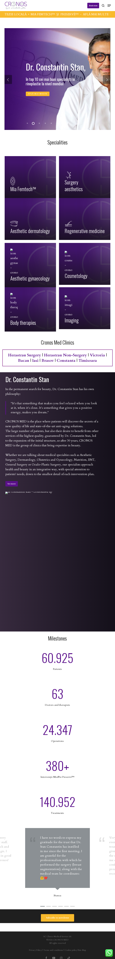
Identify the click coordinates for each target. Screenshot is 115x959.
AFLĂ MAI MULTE (79, 14)
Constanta (66, 360)
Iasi (35, 360)
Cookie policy (71, 950)
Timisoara (87, 360)
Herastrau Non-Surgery (65, 355)
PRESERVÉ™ (53, 14)
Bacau (23, 360)
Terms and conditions (53, 950)
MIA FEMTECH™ (26, 14)
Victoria (97, 355)
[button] (109, 5)
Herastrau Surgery (24, 355)
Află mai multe (37, 91)
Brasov (47, 360)
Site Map (82, 950)
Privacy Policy (35, 950)
